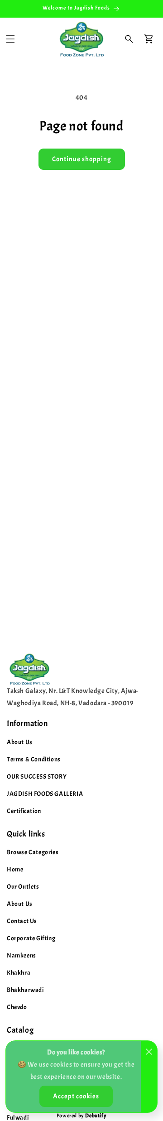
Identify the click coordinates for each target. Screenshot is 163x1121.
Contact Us (22, 921)
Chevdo (17, 1007)
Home (15, 869)
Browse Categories (32, 852)
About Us (20, 742)
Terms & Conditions (34, 759)
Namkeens (21, 955)
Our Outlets (23, 886)
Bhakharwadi (25, 990)
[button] (10, 39)
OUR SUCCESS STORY (37, 776)
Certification (24, 811)
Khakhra (18, 973)
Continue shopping (81, 159)
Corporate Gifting (31, 938)
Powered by (81, 1115)
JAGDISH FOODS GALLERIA (45, 794)
